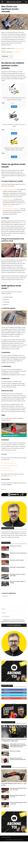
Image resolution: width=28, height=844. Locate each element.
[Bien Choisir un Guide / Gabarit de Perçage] (5, 583)
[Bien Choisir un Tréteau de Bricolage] (5, 555)
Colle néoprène (6, 468)
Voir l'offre (14, 106)
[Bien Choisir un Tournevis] (5, 548)
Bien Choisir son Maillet (15, 751)
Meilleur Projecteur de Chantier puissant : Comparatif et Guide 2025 (13, 740)
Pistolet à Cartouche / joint (9, 463)
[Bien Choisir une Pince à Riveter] (5, 562)
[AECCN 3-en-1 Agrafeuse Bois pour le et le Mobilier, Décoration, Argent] (14, 94)
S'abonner (23, 698)
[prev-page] (2, 589)
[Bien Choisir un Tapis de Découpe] (5, 569)
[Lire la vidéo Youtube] (14, 430)
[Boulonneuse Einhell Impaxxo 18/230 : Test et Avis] (5, 804)
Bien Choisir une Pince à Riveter (17, 560)
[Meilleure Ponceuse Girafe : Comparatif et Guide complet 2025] (5, 760)
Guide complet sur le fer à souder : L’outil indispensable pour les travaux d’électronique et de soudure (18, 745)
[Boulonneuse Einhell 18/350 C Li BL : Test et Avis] (5, 797)
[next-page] (4, 589)
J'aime (24, 689)
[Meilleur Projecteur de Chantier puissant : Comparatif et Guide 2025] (14, 731)
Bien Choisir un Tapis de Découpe (17, 567)
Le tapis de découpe (8, 470)
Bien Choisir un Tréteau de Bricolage (18, 553)
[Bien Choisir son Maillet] (5, 753)
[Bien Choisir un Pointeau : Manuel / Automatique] (5, 576)
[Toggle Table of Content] (10, 56)
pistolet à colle (12, 475)
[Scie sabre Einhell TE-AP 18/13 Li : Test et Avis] (14, 775)
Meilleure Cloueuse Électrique (10, 465)
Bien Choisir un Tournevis (15, 546)
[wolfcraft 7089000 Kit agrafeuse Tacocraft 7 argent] (14, 121)
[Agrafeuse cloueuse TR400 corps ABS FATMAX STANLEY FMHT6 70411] (14, 144)
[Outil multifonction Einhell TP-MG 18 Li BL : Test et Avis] (5, 790)
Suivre (24, 692)
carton (22, 222)
